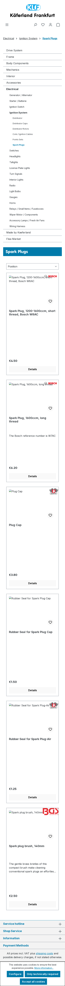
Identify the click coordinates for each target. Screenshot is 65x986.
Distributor (17, 118)
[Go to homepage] (32, 11)
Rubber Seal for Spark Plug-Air (30, 739)
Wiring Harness (17, 226)
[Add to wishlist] (50, 301)
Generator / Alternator (20, 95)
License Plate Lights (19, 168)
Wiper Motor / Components (23, 214)
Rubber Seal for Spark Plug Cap (30, 632)
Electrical (12, 89)
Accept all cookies (33, 981)
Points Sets (18, 139)
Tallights (13, 162)
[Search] (35, 24)
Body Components (17, 63)
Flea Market (13, 238)
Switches (14, 150)
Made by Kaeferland (18, 232)
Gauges (13, 197)
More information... (43, 968)
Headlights (15, 156)
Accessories (13, 82)
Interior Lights (16, 179)
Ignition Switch (16, 106)
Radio (12, 185)
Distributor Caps (20, 123)
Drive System (14, 50)
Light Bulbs (15, 191)
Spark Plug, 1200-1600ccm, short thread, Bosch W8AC (32, 312)
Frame (10, 56)
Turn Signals (15, 173)
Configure (15, 974)
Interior (10, 76)
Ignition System (18, 112)
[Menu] (7, 24)
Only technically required (42, 974)
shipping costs (44, 953)
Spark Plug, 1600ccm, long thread (27, 419)
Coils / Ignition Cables (23, 134)
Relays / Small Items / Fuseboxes (26, 208)
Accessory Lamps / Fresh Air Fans (26, 220)
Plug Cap (15, 525)
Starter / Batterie (18, 101)
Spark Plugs (18, 145)
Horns (12, 203)
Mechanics (12, 69)
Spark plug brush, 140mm (26, 846)
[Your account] (50, 24)
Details (32, 369)
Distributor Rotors (21, 129)
